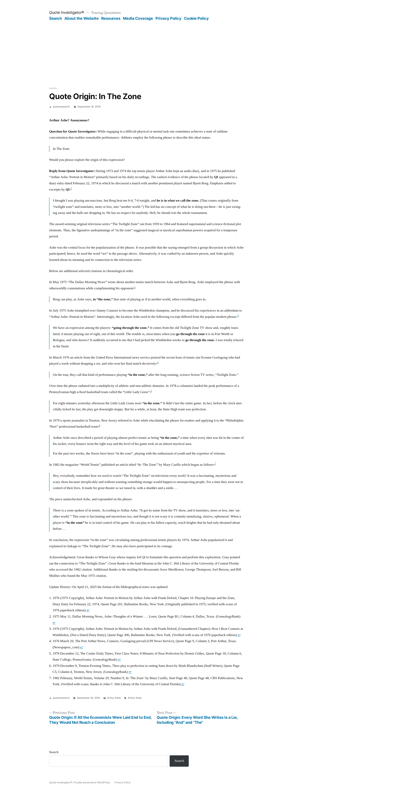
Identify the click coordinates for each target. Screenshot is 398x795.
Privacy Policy (168, 18)
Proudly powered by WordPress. (92, 782)
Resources (110, 18)
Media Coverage (138, 18)
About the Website (81, 18)
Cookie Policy (196, 18)
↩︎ (87, 610)
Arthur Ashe (114, 697)
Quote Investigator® (66, 12)
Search (55, 18)
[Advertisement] (199, 54)
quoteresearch (61, 106)
